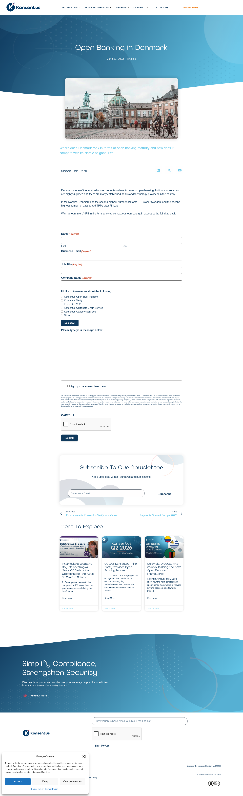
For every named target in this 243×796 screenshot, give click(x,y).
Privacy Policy (51, 789)
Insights (121, 7)
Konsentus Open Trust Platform (81, 296)
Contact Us (160, 7)
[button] (83, 756)
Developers (190, 7)
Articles (131, 58)
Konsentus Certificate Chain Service (83, 308)
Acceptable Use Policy (87, 777)
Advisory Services (97, 7)
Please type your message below (81, 330)
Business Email (76, 251)
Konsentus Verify (73, 300)
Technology (70, 7)
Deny (45, 781)
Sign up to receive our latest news (88, 386)
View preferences (72, 781)
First (63, 246)
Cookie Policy (37, 789)
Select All (69, 322)
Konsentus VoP (72, 304)
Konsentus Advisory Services (80, 311)
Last (125, 246)
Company (140, 7)
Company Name (76, 277)
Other (67, 315)
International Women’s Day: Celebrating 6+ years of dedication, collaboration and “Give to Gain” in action (78, 570)
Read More (67, 598)
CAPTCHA (68, 415)
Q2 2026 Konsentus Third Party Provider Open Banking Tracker (120, 567)
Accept (18, 781)
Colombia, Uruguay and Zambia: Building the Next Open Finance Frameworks (164, 568)
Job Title (71, 264)
